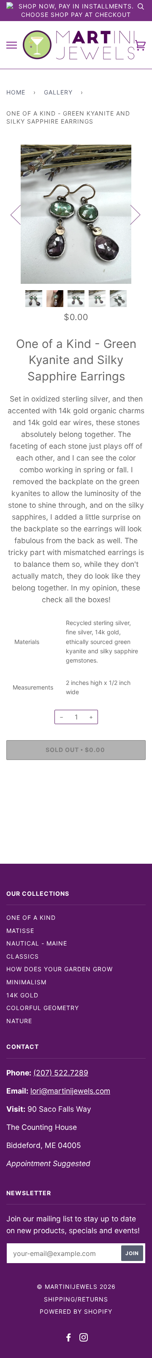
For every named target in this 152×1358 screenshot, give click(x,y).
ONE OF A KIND (31, 917)
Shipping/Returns (76, 1299)
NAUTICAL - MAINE (36, 943)
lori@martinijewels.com (70, 1090)
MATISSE (20, 930)
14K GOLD (22, 995)
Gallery (58, 92)
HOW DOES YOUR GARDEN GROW (59, 969)
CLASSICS (22, 956)
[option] (76, 214)
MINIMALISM (26, 982)
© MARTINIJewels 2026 (76, 1286)
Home (15, 92)
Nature (19, 1020)
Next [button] (130, 214)
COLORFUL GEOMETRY (42, 1007)
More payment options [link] (76, 795)
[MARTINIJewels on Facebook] (68, 1338)
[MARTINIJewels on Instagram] (83, 1338)
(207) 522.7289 (60, 1072)
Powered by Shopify (76, 1311)
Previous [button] (20, 214)
